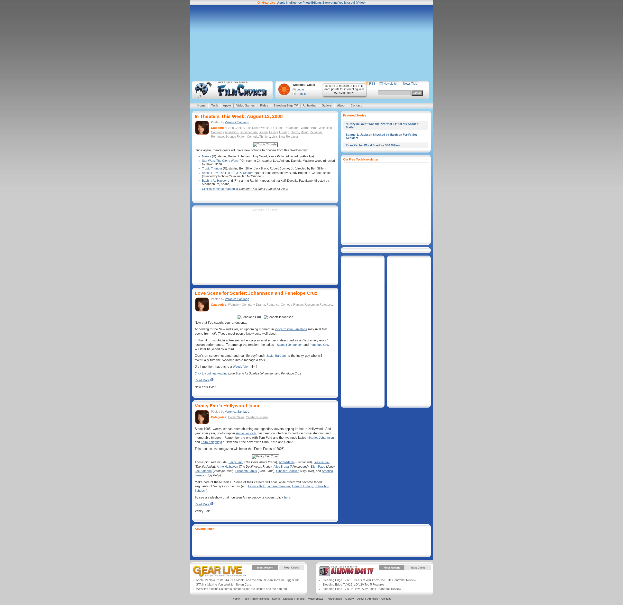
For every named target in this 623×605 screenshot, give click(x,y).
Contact (356, 105)
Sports (276, 598)
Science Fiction (235, 136)
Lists (275, 136)
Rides (264, 105)
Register (302, 94)
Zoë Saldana (203, 471)
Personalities (334, 598)
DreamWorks (260, 128)
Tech (214, 105)
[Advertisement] (311, 43)
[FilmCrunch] (231, 90)
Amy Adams (286, 462)
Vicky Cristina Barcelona (291, 329)
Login (300, 89)
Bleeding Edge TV (286, 105)
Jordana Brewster (278, 486)
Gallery (327, 105)
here (287, 497)
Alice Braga (281, 466)
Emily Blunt (236, 462)
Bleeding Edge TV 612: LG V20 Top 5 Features (353, 584)
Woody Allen (241, 366)
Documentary (248, 132)
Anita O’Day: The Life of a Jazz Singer (227, 173)
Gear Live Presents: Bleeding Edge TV (346, 571)
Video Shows (315, 598)
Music (304, 132)
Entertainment (260, 598)
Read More (202, 380)
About (341, 105)
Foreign (284, 132)
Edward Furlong (302, 486)
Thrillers (264, 136)
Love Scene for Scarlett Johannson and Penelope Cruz (256, 293)
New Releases (289, 136)
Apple (227, 105)
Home (201, 105)
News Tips (410, 83)
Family (273, 132)
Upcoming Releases (318, 304)
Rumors (298, 304)
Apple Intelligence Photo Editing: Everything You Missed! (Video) (321, 2)
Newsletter (391, 83)
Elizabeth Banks (246, 471)
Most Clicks (291, 567)
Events (300, 598)
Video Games (245, 105)
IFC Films (277, 128)
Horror (295, 132)
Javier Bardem (276, 355)
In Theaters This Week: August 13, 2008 (239, 116)
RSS (372, 83)
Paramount (292, 128)
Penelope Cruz (320, 345)
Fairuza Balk (256, 486)
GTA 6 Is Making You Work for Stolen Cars (223, 584)
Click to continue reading (245, 189)
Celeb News (236, 417)
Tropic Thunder (212, 168)
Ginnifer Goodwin (287, 471)
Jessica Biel (322, 462)
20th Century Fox (239, 128)
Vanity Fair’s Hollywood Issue (228, 405)
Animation (231, 132)
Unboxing (309, 105)
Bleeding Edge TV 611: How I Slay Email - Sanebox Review (361, 589)
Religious (316, 132)
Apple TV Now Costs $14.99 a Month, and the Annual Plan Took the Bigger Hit (247, 580)
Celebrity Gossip (257, 417)
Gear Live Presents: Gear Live (219, 571)
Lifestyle (288, 598)
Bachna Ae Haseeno (215, 180)
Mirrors (206, 156)
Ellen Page (318, 466)
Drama (263, 132)
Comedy (252, 136)
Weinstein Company (241, 304)
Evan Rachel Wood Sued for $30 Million (373, 145)
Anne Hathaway (227, 466)
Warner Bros (309, 128)
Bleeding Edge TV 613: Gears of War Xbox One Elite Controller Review (369, 580)
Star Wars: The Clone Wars (220, 160)
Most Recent (265, 567)
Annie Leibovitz (246, 433)
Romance (217, 136)
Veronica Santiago (237, 122)
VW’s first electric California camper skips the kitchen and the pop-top (241, 589)
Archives (372, 598)
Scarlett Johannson (289, 345)
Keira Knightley (211, 442)
